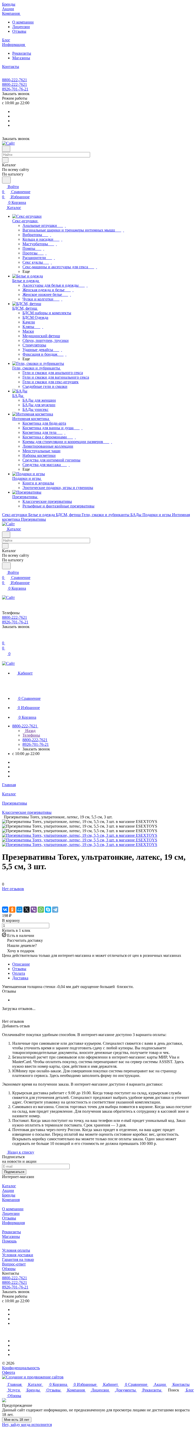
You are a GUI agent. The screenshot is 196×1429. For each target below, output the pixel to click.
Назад (29, 730)
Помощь (9, 1241)
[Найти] (6, 180)
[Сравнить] (4, 899)
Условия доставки (17, 1255)
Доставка (20, 978)
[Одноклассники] (12, 910)
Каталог (9, 1186)
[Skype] (48, 910)
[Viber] (34, 910)
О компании (23, 22)
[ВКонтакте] (5, 910)
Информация (13, 1223)
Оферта (8, 1372)
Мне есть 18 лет (16, 1420)
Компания (11, 1200)
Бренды (8, 1195)
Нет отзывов (13, 889)
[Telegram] (55, 910)
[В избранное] (4, 894)
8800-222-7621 (14, 80)
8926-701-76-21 (15, 89)
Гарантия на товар (18, 1259)
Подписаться (14, 1172)
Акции (8, 1190)
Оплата (18, 973)
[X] (26, 910)
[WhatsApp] (41, 910)
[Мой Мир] (19, 910)
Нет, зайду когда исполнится (27, 1424)
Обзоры (9, 1269)
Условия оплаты (16, 1250)
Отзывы (19, 31)
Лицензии (21, 27)
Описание (21, 964)
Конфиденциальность (21, 1368)
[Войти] (4, 638)
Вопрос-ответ (14, 1264)
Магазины (21, 58)
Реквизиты (21, 53)
